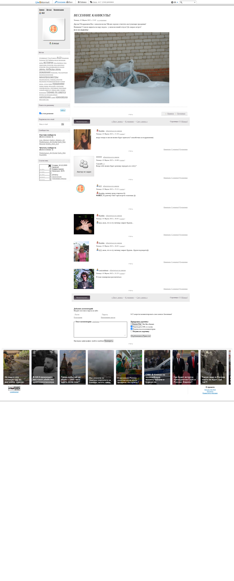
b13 (40, 13)
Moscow (42, 144)
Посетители (56, 177)
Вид (176, 3)
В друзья (55, 43)
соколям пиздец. (44, 88)
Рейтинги (83, 2)
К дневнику (129, 122)
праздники (58, 83)
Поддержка (172, 2)
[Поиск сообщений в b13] (62, 110)
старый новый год (45, 90)
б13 (47, 60)
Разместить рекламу (210, 393)
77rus (49, 58)
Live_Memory (44, 140)
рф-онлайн (52, 86)
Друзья (49, 10)
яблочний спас (44, 99)
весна (56, 60)
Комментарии (59, 10)
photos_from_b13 (52, 144)
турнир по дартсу (56, 92)
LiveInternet (43, 2)
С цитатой (175, 149)
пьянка (46, 86)
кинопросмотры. (44, 79)
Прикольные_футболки (48, 142)
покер (50, 84)
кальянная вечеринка (46, 74)
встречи (48, 62)
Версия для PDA (210, 389)
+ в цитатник (101, 20)
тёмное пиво (55, 90)
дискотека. (54, 72)
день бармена (58, 63)
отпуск (46, 84)
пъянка (41, 86)
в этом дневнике (47, 114)
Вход (70, 2)
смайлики (95, 322)
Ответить (167, 149)
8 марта (54, 58)
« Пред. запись (117, 122)
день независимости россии (55, 67)
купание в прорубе (56, 79)
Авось (95, 2)
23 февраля (43, 58)
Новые (184, 122)
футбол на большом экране (48, 94)
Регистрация (61, 2)
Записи (41, 10)
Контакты (210, 391)
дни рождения (63, 72)
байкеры (51, 60)
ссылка (122, 134)
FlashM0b (43, 155)
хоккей (53, 97)
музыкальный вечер (53, 81)
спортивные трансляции (58, 88)
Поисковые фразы (59, 179)
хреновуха (62, 97)
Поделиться (181, 114)
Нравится (170, 114)
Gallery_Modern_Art (57, 140)
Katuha (102, 131)
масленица (43, 81)
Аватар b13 (53, 29)
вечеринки (62, 60)
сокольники (60, 86)
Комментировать (82, 121)
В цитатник (183, 149)
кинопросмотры (48, 77)
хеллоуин (45, 97)
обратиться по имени (114, 131)
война (41, 63)
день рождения (50, 71)
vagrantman (103, 270)
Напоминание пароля (108, 317)
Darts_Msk (62, 142)
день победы (47, 69)
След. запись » (142, 122)
